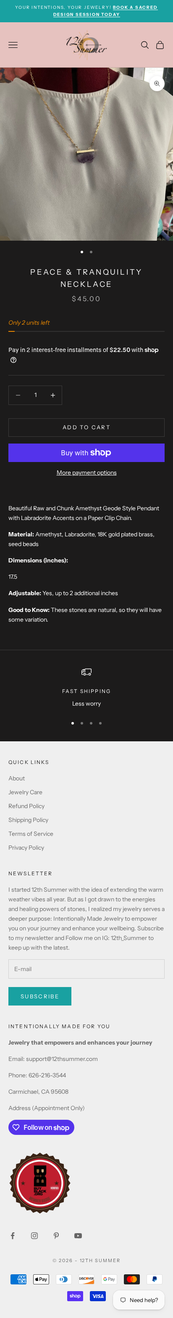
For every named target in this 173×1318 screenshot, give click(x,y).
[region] (86, 688)
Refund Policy (26, 806)
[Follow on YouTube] (78, 1235)
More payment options (87, 472)
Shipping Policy (28, 820)
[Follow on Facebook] (12, 1235)
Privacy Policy (26, 847)
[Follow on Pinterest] (56, 1235)
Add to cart (86, 427)
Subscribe (40, 996)
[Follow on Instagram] (34, 1235)
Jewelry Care (25, 792)
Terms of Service (30, 834)
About (16, 778)
